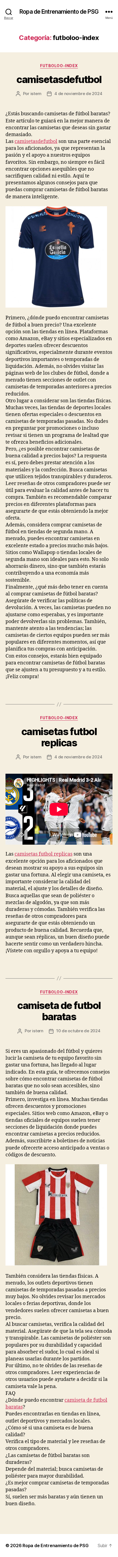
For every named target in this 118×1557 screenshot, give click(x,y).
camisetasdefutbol (59, 79)
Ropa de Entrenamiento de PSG (59, 12)
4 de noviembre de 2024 (78, 93)
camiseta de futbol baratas (58, 1011)
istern (35, 93)
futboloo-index (59, 65)
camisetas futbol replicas (59, 737)
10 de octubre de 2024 (78, 1030)
